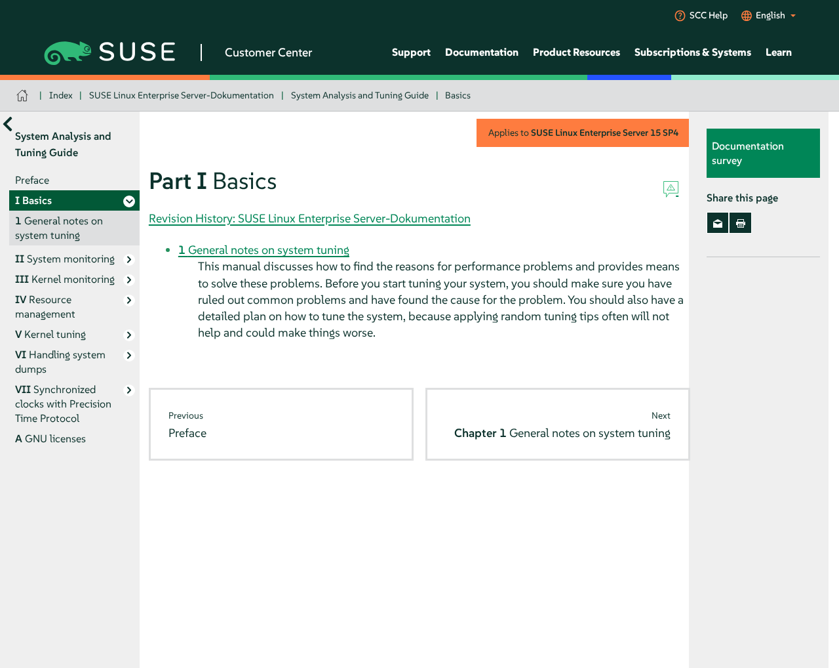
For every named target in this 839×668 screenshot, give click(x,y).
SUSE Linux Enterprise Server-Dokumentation (181, 95)
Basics (458, 95)
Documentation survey (748, 153)
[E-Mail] (718, 223)
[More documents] (7, 124)
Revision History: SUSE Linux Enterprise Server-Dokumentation (310, 218)
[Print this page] (740, 223)
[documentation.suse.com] (24, 95)
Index (61, 95)
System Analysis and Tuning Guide (360, 95)
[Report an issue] (670, 189)
